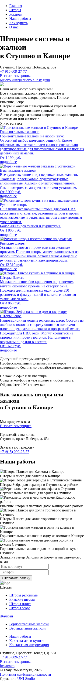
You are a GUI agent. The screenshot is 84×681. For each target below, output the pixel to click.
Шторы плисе (20, 604)
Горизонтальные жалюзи (29, 624)
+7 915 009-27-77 (13, 71)
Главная (15, 6)
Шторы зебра (19, 608)
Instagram (7, 666)
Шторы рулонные (23, 595)
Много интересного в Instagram (25, 80)
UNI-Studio (26, 679)
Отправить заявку (16, 578)
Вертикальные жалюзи (27, 628)
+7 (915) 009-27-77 (14, 452)
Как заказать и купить (26, 641)
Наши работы (20, 18)
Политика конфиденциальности (25, 674)
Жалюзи (15, 14)
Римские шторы (22, 599)
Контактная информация (29, 645)
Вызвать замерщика (16, 76)
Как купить (18, 23)
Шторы (15, 10)
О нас (13, 27)
